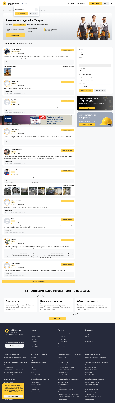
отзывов (21, 53)
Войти (105, 3)
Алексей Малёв (15, 170)
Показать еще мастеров (38, 281)
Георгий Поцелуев (16, 49)
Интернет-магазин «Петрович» (66, 334)
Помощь (87, 334)
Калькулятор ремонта (64, 339)
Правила (87, 336)
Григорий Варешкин (16, 149)
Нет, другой (33, 13)
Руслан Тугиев (15, 81)
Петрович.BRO (62, 336)
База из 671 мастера (37, 336)
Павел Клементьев (16, 200)
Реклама (87, 344)
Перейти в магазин (87, 124)
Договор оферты (89, 339)
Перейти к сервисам (86, 108)
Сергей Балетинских (16, 100)
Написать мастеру (67, 50)
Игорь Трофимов (15, 263)
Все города (35, 346)
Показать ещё (8, 374)
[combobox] (95, 54)
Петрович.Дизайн (62, 341)
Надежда (13, 239)
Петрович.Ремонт (63, 344)
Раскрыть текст (49, 138)
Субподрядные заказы (37, 339)
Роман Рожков (15, 129)
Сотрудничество (89, 341)
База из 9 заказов (36, 334)
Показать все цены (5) (45, 257)
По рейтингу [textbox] (83, 86)
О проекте (34, 341)
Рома (12, 218)
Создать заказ (15, 35)
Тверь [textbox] (81, 54)
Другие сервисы (62, 346)
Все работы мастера (68, 66)
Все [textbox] (81, 71)
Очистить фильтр (100, 90)
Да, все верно (21, 13)
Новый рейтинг (36, 344)
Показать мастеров (86, 90)
